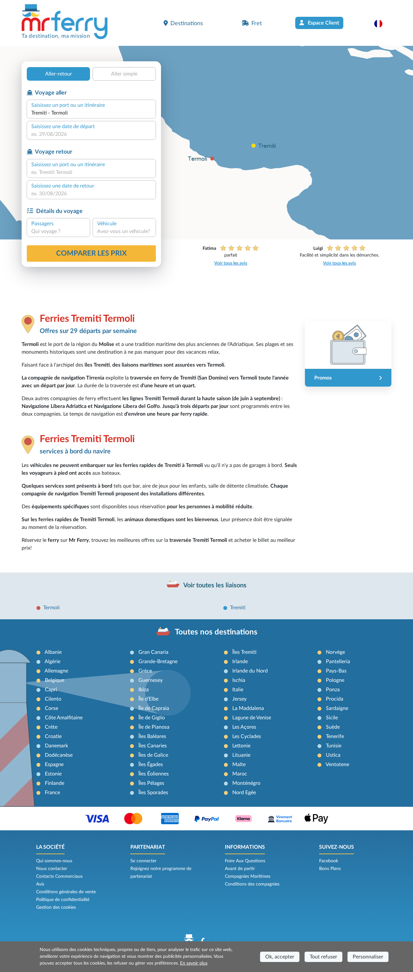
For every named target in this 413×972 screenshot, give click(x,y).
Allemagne (56, 670)
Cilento (53, 699)
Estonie (53, 773)
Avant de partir (240, 868)
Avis (40, 884)
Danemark (56, 745)
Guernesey (150, 680)
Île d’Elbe (148, 699)
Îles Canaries (152, 745)
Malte (239, 764)
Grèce (145, 670)
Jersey (239, 699)
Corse (51, 708)
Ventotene (337, 764)
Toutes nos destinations (216, 632)
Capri (51, 689)
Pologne (335, 680)
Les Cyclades (246, 736)
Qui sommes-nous (54, 861)
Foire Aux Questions (245, 861)
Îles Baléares (152, 736)
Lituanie (241, 755)
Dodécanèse (59, 755)
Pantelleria (338, 661)
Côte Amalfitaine (64, 717)
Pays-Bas (336, 670)
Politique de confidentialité (62, 899)
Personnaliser (368, 956)
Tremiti (238, 607)
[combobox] (91, 113)
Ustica (333, 755)
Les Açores (244, 727)
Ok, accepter (279, 956)
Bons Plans (330, 868)
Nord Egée (244, 792)
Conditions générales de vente (66, 892)
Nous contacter (51, 868)
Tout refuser (323, 956)
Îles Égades (150, 764)
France (52, 792)
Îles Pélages (151, 783)
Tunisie (333, 745)
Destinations (186, 23)
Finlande (54, 783)
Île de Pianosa (153, 727)
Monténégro (246, 783)
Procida (334, 699)
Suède (333, 727)
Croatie (53, 736)
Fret (256, 23)
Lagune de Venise (251, 717)
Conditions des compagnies (252, 884)
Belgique (54, 680)
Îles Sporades (153, 792)
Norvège (335, 652)
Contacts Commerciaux (59, 876)
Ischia (238, 680)
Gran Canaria (153, 652)
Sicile (332, 717)
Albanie (53, 652)
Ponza (333, 689)
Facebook (328, 861)
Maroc (239, 773)
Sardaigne (337, 708)
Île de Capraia (153, 708)
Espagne (54, 764)
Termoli (51, 607)
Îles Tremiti (244, 652)
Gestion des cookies (56, 907)
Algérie (52, 661)
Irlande (240, 661)
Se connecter (143, 861)
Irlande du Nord (250, 670)
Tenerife (335, 736)
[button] (381, 23)
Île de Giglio (151, 717)
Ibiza (143, 689)
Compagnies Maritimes (247, 876)
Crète (51, 727)
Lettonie (241, 745)
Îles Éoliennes (153, 773)
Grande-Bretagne (157, 661)
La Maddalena (248, 708)
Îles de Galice (153, 755)
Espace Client (323, 22)
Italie (237, 689)
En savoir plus (193, 963)
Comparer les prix (91, 253)
